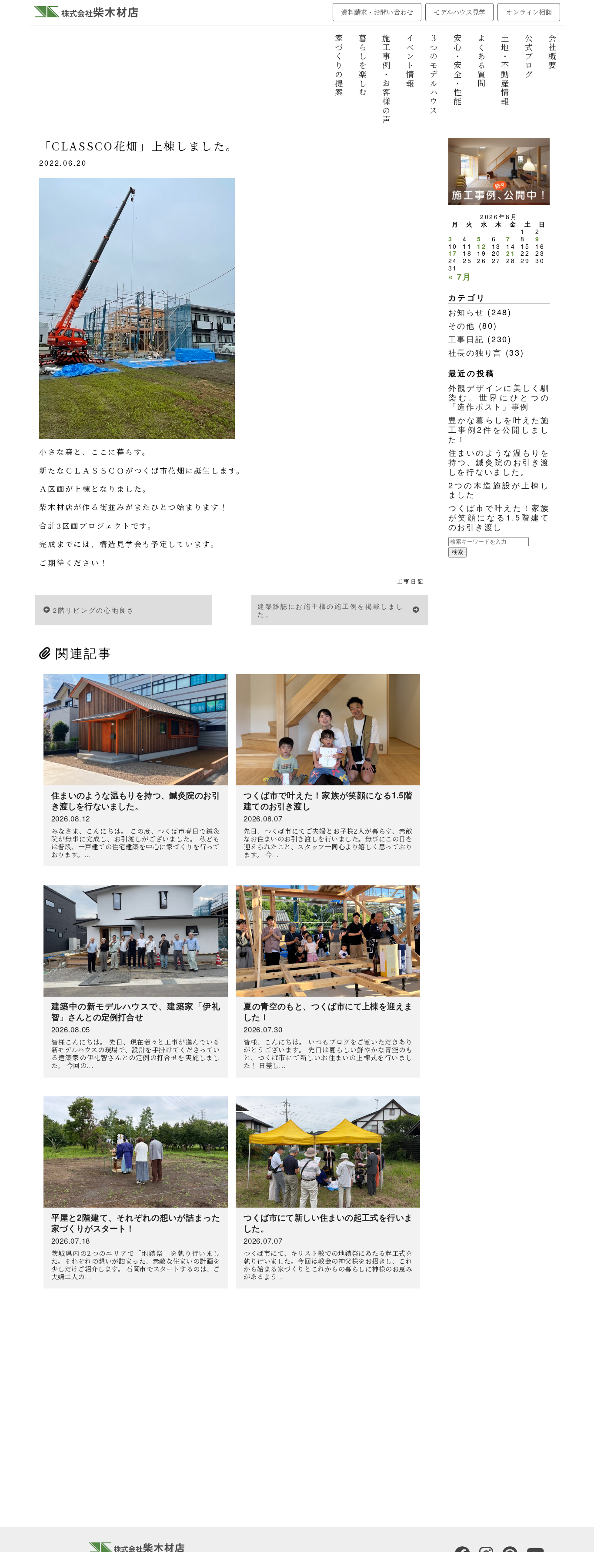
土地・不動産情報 (505, 70)
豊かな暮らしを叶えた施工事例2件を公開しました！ (499, 429)
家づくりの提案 (338, 65)
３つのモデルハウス (433, 74)
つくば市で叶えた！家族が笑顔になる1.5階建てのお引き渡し (499, 517)
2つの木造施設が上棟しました (499, 489)
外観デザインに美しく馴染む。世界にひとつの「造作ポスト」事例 (499, 397)
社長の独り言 (475, 352)
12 (481, 246)
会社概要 (552, 52)
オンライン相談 (529, 12)
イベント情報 (410, 61)
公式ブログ (528, 56)
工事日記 (410, 581)
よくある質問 (481, 61)
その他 (461, 325)
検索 (457, 552)
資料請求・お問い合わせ (377, 12)
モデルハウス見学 (459, 12)
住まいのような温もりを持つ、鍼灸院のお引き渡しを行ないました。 (499, 462)
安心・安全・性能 (457, 70)
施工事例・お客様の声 (386, 79)
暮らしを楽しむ (362, 65)
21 (510, 253)
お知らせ (466, 311)
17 (452, 253)
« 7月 (460, 276)
